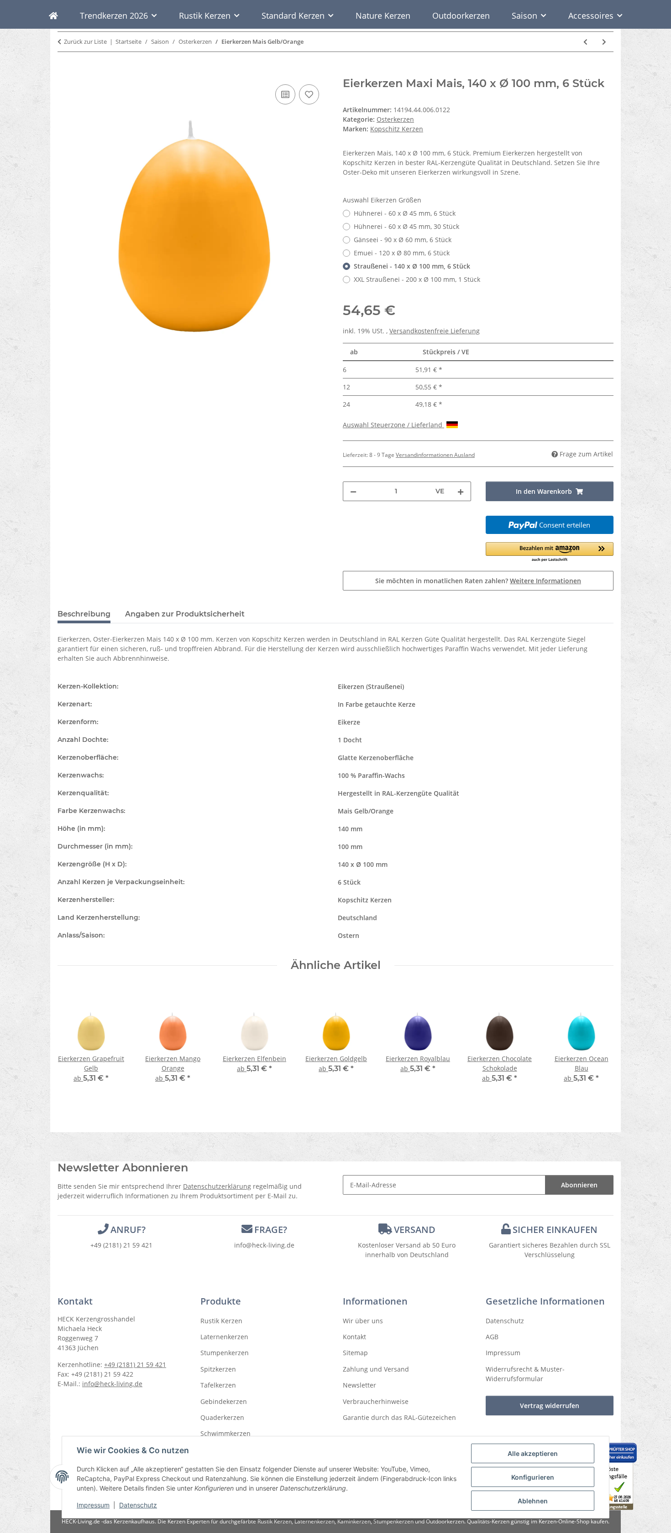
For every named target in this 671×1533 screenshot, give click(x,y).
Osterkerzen (395, 119)
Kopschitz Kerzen (365, 900)
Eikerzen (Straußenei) (371, 686)
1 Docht (350, 739)
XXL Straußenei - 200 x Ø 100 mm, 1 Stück (417, 279)
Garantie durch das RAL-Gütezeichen (399, 1417)
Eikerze (349, 722)
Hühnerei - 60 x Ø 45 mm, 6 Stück (405, 213)
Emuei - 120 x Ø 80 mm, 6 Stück (402, 253)
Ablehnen (533, 1501)
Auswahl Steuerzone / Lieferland (393, 424)
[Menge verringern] (353, 491)
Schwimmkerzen (225, 1433)
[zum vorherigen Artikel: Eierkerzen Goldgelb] (585, 42)
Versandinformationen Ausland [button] (435, 455)
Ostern (348, 935)
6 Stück (349, 882)
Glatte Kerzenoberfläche (376, 757)
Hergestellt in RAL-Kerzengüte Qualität (398, 793)
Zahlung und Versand (376, 1369)
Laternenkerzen (224, 1336)
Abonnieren (579, 1185)
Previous (72, 1041)
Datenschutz (138, 1505)
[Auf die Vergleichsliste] (285, 94)
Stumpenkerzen (224, 1352)
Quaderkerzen (222, 1417)
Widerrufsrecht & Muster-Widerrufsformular (525, 1374)
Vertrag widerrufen (549, 1405)
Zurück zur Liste (85, 41)
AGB (492, 1336)
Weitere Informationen (545, 580)
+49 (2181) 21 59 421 (121, 1245)
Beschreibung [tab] (84, 614)
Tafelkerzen (218, 1385)
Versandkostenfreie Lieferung (434, 330)
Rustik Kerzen (221, 1320)
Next (598, 1041)
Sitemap (355, 1352)
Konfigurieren (532, 1477)
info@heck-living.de (264, 1245)
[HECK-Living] (53, 15)
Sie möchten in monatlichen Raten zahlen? (478, 580)
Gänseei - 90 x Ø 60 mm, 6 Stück (402, 239)
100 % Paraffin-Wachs (371, 775)
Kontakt (354, 1336)
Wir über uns (363, 1320)
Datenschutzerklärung (217, 1186)
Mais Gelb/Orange (365, 811)
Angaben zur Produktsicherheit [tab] (185, 614)
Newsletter (359, 1385)
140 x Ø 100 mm (363, 864)
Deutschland (357, 917)
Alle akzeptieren (533, 1453)
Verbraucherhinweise (376, 1401)
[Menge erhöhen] (461, 491)
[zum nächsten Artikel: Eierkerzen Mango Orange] (604, 42)
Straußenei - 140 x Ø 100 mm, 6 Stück (412, 266)
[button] (550, 552)
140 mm (350, 828)
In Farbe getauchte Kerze (376, 704)
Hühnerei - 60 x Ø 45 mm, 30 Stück (406, 226)
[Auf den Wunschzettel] (309, 94)
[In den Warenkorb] (65, 72)
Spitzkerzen (218, 1369)
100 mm (350, 846)
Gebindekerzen (223, 1401)
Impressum (93, 1505)
